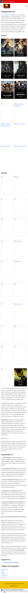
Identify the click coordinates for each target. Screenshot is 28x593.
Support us (4, 577)
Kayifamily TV (4, 575)
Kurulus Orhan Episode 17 (9, 1)
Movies (3, 573)
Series (2, 571)
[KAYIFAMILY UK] (7, 6)
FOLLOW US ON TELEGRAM (11, 562)
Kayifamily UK (6, 15)
